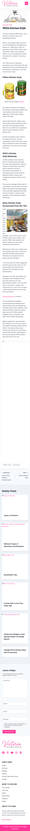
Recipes (4, 771)
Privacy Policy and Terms (10, 776)
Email (5, 711)
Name (5, 703)
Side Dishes (6, 796)
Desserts (5, 798)
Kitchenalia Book (8, 296)
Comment (7, 680)
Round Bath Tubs (10, 575)
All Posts (5, 768)
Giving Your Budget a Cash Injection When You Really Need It (14, 636)
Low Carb (5, 790)
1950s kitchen (7, 464)
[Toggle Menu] (26, 3)
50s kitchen (16, 464)
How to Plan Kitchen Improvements (6, 476)
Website (5, 719)
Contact (4, 779)
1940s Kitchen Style (23, 475)
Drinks (4, 801)
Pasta (4, 793)
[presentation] (15, 503)
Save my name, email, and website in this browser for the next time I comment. (15, 725)
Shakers (21, 102)
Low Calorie (6, 787)
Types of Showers (11, 515)
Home (4, 765)
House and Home (7, 25)
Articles (4, 774)
